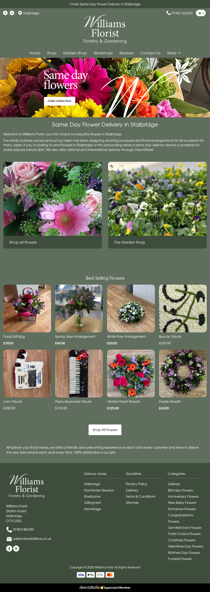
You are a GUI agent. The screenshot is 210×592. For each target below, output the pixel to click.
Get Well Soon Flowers (185, 528)
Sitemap (132, 503)
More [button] (172, 53)
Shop (51, 53)
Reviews (127, 53)
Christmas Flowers (181, 540)
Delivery (132, 490)
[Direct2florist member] (105, 587)
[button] (105, 474)
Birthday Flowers (180, 490)
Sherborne (92, 496)
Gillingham (92, 503)
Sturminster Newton (99, 490)
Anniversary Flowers (183, 496)
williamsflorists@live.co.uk (32, 539)
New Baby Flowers (182, 503)
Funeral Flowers (180, 559)
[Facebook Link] (5, 13)
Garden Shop (75, 53)
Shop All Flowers (105, 430)
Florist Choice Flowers (184, 534)
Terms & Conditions (140, 496)
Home (35, 53)
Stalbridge (92, 484)
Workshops (103, 53)
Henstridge (92, 509)
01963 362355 (182, 13)
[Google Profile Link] (12, 13)
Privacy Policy (136, 484)
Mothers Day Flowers (184, 553)
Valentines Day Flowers (185, 546)
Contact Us (150, 53)
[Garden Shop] (157, 198)
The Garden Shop (129, 242)
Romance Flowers (182, 509)
